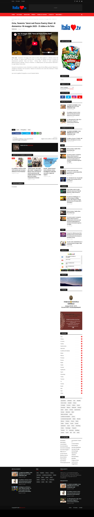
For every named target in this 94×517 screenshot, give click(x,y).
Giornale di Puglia (75, 449)
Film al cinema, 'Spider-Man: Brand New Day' (74, 149)
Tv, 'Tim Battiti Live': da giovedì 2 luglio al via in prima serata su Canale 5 (74, 179)
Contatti (23, 1)
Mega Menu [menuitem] (59, 14)
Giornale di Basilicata (76, 447)
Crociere (71, 341)
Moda (71, 353)
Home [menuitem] (13, 14)
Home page (14, 19)
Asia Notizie (62, 440)
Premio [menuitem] (33, 14)
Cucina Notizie (63, 444)
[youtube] (81, 1)
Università (71, 430)
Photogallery (23, 129)
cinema (71, 383)
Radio (71, 362)
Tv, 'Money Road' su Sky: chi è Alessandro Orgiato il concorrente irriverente (74, 121)
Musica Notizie (63, 457)
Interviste (71, 348)
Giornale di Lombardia (65, 447)
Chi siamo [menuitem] (19, 14)
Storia (73, 425)
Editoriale (74, 407)
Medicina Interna (64, 455)
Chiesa (71, 339)
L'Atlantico (74, 454)
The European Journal (65, 462)
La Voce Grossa (63, 453)
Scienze (71, 367)
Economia (63, 407)
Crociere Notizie (75, 443)
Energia (79, 407)
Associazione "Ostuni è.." (76, 441)
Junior (71, 414)
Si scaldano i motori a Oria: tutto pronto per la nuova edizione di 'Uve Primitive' (19, 170)
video (19, 19)
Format (71, 409)
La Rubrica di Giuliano (71, 350)
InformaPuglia (75, 451)
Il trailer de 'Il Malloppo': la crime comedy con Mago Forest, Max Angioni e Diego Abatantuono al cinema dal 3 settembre (74, 199)
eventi (17, 129)
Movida (78, 419)
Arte (71, 336)
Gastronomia (71, 346)
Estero (66, 409)
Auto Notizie (63, 442)
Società (76, 423)
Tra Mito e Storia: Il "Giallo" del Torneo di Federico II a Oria (74, 139)
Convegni (63, 405)
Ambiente (69, 400)
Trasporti (74, 428)
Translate (71, 89)
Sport (71, 372)
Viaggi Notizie (75, 464)
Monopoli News (75, 456)
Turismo (71, 379)
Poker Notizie (63, 459)
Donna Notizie (75, 445)
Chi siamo (18, 1)
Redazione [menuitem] (27, 14)
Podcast (71, 358)
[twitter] (77, 1)
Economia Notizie (64, 446)
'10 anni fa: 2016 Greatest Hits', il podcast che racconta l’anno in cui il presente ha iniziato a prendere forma (74, 235)
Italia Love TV (22, 507)
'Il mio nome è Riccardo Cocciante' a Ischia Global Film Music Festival (74, 172)
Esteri (62, 409)
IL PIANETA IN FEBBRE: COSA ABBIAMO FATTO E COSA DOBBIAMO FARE (74, 106)
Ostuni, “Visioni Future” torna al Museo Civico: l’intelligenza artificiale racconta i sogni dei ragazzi (50, 171)
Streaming (71, 374)
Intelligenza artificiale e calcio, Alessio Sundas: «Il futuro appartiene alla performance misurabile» (25, 489)
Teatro (71, 376)
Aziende (69, 403)
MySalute (74, 458)
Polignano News (75, 460)
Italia (73, 412)
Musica (71, 355)
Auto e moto (63, 403)
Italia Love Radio (64, 414)
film (71, 388)
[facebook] (74, 1)
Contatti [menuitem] (51, 14)
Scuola (71, 423)
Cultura (71, 343)
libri (71, 390)
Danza (78, 405)
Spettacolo (71, 369)
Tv (71, 381)
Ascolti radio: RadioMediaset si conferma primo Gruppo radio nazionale (74, 243)
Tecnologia (68, 428)
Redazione (14, 29)
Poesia (71, 360)
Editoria (68, 407)
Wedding (77, 430)
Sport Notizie (63, 460)
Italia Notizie (74, 452)
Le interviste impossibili (66, 419)
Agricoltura (63, 400)
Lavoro (73, 416)
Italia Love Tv (63, 451)
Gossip (62, 412)
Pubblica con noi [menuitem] (42, 14)
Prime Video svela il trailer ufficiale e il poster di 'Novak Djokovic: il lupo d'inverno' (74, 191)
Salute (71, 365)
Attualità (78, 400)
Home (13, 1)
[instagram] (79, 1)
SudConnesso (75, 462)
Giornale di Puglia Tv (64, 449)
